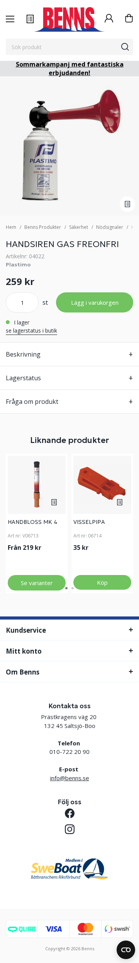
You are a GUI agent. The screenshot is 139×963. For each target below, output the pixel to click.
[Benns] (69, 19)
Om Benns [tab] (22, 672)
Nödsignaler (109, 227)
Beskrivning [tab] (23, 354)
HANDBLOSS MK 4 (33, 521)
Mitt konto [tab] (24, 651)
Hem (11, 227)
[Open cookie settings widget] (126, 950)
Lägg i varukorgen (95, 302)
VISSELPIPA (89, 521)
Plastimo (18, 264)
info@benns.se (69, 778)
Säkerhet (78, 227)
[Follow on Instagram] (70, 829)
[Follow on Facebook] (70, 813)
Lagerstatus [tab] (23, 378)
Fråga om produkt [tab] (32, 401)
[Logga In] (109, 19)
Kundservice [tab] (26, 630)
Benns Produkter (42, 227)
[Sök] (125, 47)
